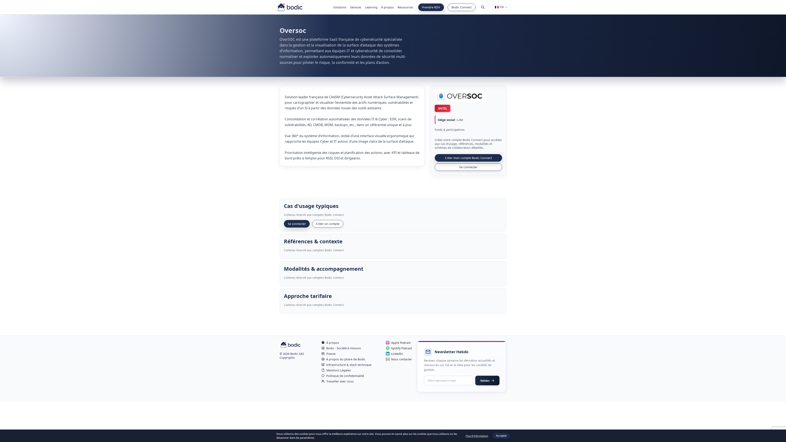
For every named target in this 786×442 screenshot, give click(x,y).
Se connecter (468, 167)
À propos (387, 7)
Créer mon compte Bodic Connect (468, 158)
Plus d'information (477, 436)
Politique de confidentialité (345, 376)
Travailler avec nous (340, 381)
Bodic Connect (462, 7)
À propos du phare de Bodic (345, 359)
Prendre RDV (431, 7)
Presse (330, 354)
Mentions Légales (338, 370)
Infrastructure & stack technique (349, 365)
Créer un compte (327, 224)
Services (355, 7)
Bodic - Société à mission (343, 348)
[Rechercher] (483, 7)
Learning (371, 7)
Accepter (501, 435)
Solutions (339, 7)
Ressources (405, 7)
